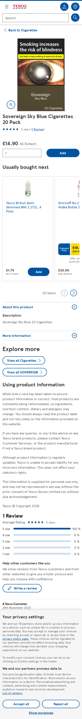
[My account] (64, 7)
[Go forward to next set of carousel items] (73, 293)
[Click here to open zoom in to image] (11, 105)
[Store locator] (75, 7)
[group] (28, 229)
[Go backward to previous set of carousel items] (64, 293)
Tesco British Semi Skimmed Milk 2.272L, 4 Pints (23, 207)
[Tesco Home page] (20, 7)
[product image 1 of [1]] (41, 75)
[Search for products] (75, 17)
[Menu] (7, 7)
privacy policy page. (16, 638)
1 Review (38, 129)
